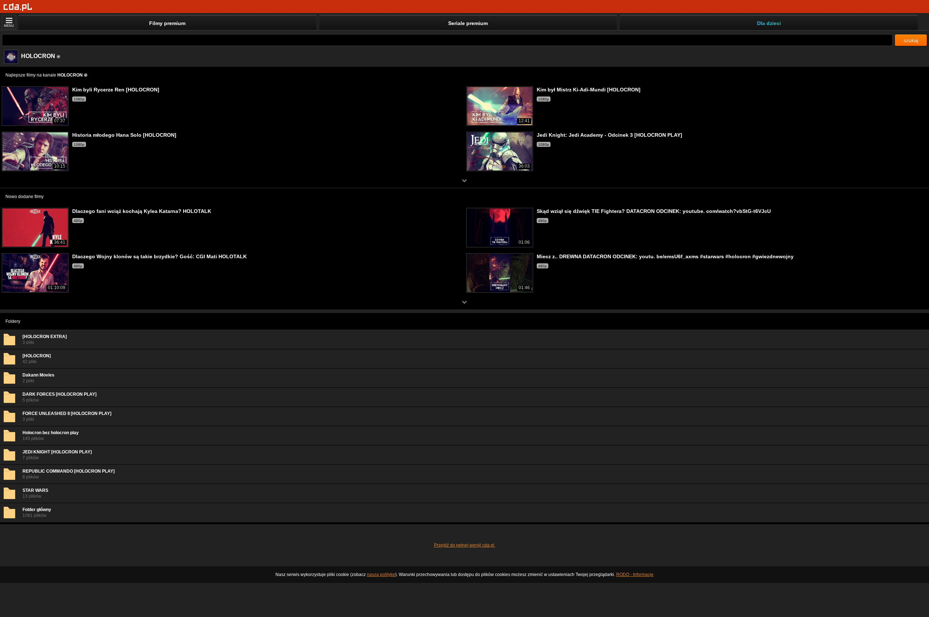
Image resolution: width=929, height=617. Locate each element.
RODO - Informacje (635, 574)
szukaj (911, 40)
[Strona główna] (18, 7)
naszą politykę (381, 574)
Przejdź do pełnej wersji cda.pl (464, 545)
